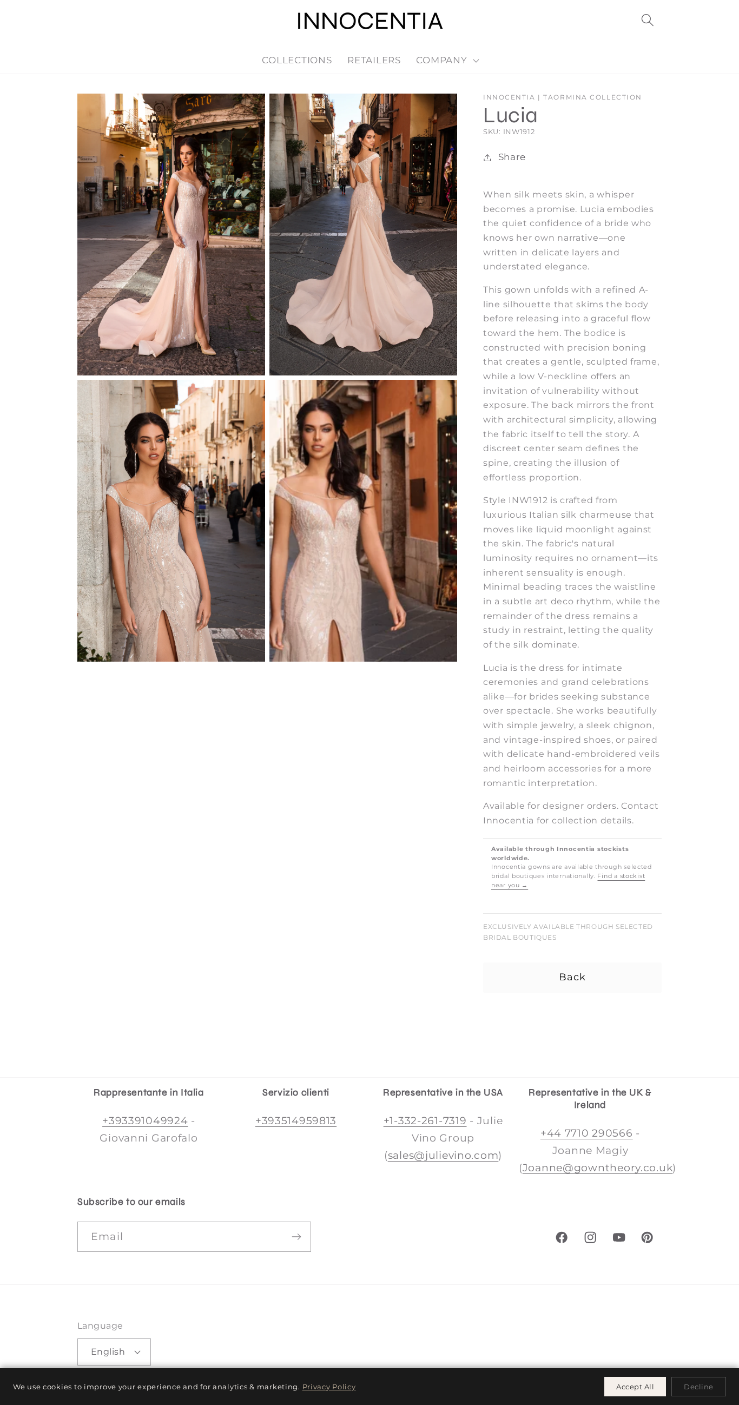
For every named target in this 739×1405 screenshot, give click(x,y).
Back (572, 977)
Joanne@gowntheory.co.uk (598, 1167)
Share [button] (512, 156)
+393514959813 (295, 1120)
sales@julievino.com (443, 1155)
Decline (699, 1386)
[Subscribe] (296, 1237)
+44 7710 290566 (586, 1132)
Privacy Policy (329, 1386)
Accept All (635, 1386)
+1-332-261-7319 (425, 1120)
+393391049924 (145, 1120)
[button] (647, 20)
